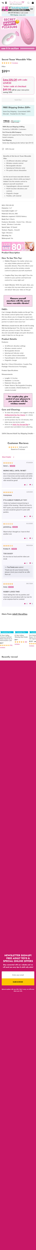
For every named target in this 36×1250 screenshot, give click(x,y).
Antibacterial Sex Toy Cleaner (15, 415)
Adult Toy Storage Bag (20, 424)
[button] (24, 484)
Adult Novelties (19, 614)
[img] (8, 463)
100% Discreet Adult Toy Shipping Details (17, 433)
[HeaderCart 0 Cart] (32, 3)
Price (3, 66)
